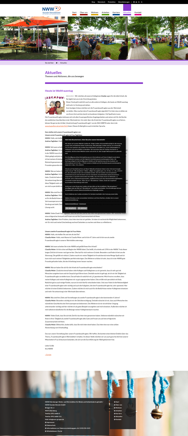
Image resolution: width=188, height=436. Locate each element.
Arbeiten (105, 12)
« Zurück (48, 355)
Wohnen (94, 12)
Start (74, 12)
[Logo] (51, 9)
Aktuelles (127, 12)
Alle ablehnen (82, 208)
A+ (139, 2)
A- (142, 2)
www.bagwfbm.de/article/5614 (56, 126)
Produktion (112, 2)
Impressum (82, 204)
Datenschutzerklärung (71, 204)
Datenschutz (51, 425)
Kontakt (138, 12)
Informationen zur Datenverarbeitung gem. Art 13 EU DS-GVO (68, 428)
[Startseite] (56, 63)
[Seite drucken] (136, 2)
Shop (93, 2)
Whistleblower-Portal (54, 431)
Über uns (84, 12)
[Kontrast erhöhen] (134, 2)
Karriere (116, 12)
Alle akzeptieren (71, 208)
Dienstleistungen (124, 2)
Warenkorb (101, 2)
